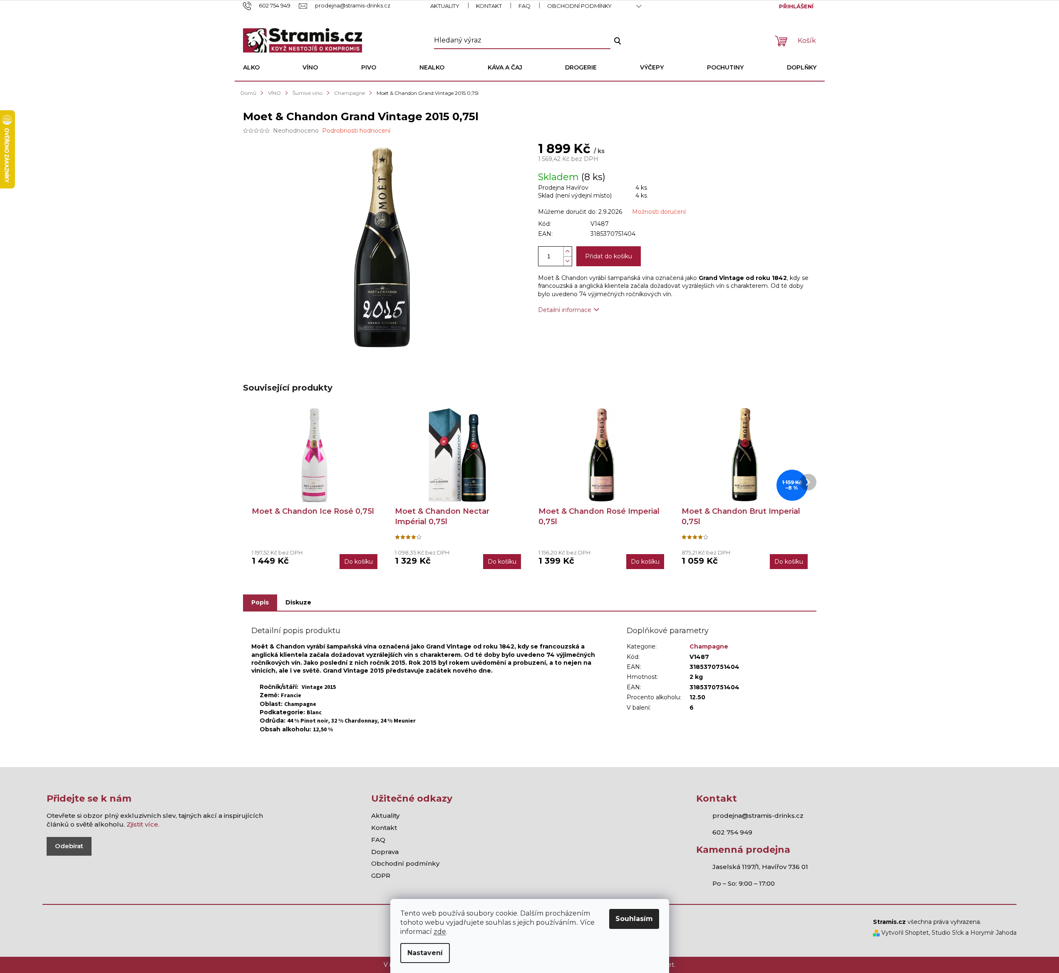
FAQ (524, 5)
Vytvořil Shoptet (904, 932)
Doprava (385, 852)
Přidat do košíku (608, 256)
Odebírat (69, 846)
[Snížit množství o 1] (567, 261)
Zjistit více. (142, 824)
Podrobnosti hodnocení (356, 130)
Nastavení (425, 953)
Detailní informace (564, 310)
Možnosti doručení (659, 211)
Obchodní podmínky (579, 5)
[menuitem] (251, 67)
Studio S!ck (948, 932)
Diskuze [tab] (298, 602)
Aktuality (444, 5)
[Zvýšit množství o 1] (567, 251)
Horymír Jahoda (993, 932)
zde (440, 932)
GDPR (380, 875)
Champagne (708, 646)
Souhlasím (634, 919)
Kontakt (489, 5)
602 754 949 (732, 832)
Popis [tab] (260, 602)
